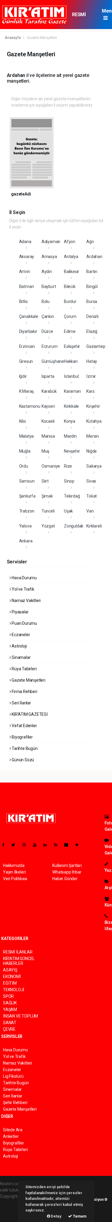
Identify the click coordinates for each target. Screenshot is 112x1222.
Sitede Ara (12, 1129)
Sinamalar (20, 657)
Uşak (68, 511)
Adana (25, 241)
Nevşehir (72, 451)
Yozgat (48, 526)
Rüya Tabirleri (23, 668)
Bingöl (92, 286)
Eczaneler (20, 634)
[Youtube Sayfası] (37, 844)
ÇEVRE (9, 1029)
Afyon (69, 241)
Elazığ (91, 331)
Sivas (91, 481)
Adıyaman (51, 241)
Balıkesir (71, 271)
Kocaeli (48, 421)
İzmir (91, 376)
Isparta (48, 376)
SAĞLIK (10, 1002)
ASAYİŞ (10, 970)
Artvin (24, 271)
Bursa (91, 301)
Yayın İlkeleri (14, 872)
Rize (68, 466)
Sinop (69, 481)
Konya (69, 421)
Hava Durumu (24, 577)
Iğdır (23, 376)
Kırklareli (94, 526)
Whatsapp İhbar (66, 872)
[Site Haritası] (68, 844)
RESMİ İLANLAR (81, 17)
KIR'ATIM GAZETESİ (29, 714)
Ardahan (94, 256)
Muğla (24, 451)
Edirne (70, 331)
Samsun (27, 481)
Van (89, 511)
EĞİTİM (10, 983)
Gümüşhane (53, 361)
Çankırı (48, 316)
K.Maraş (26, 391)
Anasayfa (13, 37)
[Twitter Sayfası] (15, 844)
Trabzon (27, 511)
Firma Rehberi (24, 691)
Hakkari (71, 361)
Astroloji (19, 646)
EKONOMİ (12, 976)
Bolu (46, 301)
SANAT (9, 1022)
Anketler (11, 1136)
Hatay (91, 361)
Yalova (25, 526)
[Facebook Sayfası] (5, 844)
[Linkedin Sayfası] (47, 844)
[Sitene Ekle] (79, 844)
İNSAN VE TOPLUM (20, 1016)
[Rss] (58, 844)
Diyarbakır (28, 331)
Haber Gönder (65, 878)
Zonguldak (73, 526)
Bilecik (70, 286)
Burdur (70, 301)
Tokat (91, 496)
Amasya (49, 256)
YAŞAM (10, 1009)
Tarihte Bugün (24, 748)
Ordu (23, 466)
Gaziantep (95, 346)
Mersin (92, 436)
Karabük (49, 391)
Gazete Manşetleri (28, 680)
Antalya (71, 256)
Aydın (47, 271)
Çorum (70, 316)
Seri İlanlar (21, 703)
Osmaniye (51, 466)
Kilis (22, 421)
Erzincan (27, 346)
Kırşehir (93, 406)
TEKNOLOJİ (13, 989)
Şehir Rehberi (15, 1102)
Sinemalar (12, 1089)
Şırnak (47, 496)
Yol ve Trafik (22, 589)
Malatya (26, 436)
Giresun (26, 361)
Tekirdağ (72, 496)
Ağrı (90, 241)
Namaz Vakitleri (26, 600)
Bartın (91, 271)
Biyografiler (22, 737)
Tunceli (48, 511)
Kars (90, 391)
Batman (26, 286)
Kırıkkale (71, 406)
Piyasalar (19, 612)
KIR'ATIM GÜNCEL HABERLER (19, 961)
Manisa (48, 436)
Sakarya (94, 466)
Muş (45, 451)
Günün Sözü (22, 759)
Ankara (26, 541)
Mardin (70, 436)
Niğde (91, 451)
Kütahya (94, 421)
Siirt (45, 481)
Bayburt (49, 286)
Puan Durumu (24, 623)
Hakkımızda (13, 865)
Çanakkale (28, 316)
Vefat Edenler (24, 725)
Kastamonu (29, 406)
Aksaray (26, 256)
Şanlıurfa (27, 496)
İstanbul (71, 376)
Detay (56, 1216)
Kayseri (48, 406)
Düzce (47, 331)
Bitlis (23, 301)
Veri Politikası (15, 878)
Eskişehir (72, 346)
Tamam (79, 1216)
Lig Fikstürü (13, 1076)
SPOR (8, 996)
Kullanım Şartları (67, 865)
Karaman (72, 391)
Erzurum (50, 346)
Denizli (92, 316)
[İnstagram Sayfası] (26, 844)
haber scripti (11, 1208)
